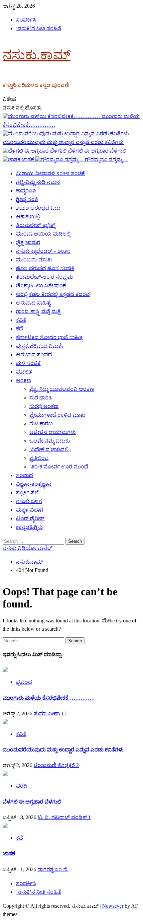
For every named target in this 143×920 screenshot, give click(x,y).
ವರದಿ (21, 786)
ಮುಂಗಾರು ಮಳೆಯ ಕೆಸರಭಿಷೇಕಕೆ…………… (49, 698)
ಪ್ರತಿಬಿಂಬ (39, 458)
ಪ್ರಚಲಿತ (24, 372)
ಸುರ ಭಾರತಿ (40, 397)
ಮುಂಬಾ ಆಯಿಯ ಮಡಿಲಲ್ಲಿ (43, 234)
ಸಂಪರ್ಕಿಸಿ (26, 20)
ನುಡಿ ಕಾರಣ (41, 423)
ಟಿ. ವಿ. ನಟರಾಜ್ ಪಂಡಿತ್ (63, 817)
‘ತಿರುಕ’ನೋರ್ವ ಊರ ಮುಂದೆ (58, 466)
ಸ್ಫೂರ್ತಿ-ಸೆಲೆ (27, 492)
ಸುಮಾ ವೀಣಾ (47, 713)
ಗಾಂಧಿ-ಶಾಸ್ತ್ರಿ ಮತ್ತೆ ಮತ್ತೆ (38, 311)
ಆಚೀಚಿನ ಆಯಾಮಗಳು (52, 432)
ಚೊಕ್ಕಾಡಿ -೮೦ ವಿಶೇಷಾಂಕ (41, 285)
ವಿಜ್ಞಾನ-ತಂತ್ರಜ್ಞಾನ (34, 484)
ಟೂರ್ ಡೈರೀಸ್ (30, 518)
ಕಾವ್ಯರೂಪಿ (26, 190)
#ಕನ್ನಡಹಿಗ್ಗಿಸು (29, 527)
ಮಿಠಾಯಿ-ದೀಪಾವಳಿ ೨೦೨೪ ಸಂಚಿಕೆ (50, 173)
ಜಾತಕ (28, 159)
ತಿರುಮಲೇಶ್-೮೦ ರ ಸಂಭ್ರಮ (44, 277)
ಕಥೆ (19, 328)
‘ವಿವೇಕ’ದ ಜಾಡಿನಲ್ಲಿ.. (50, 449)
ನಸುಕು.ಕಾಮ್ (37, 54)
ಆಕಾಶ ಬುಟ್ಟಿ (28, 216)
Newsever (112, 906)
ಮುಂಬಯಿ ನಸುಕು (34, 259)
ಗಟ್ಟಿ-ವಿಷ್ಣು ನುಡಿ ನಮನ (38, 182)
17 (64, 713)
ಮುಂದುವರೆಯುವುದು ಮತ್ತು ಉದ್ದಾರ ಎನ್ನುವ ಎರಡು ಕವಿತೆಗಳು (63, 749)
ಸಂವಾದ (24, 475)
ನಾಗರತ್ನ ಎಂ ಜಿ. (53, 869)
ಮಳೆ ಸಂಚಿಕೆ (28, 363)
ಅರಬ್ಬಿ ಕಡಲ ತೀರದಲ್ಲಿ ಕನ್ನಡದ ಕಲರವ (53, 294)
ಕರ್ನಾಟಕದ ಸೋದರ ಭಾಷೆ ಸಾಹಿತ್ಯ (49, 337)
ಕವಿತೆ (21, 320)
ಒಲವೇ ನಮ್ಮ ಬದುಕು (49, 441)
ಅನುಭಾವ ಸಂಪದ (34, 354)
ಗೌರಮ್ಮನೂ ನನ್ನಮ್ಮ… (106, 159)
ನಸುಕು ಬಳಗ (29, 501)
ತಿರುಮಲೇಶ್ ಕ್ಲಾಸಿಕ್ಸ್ (35, 225)
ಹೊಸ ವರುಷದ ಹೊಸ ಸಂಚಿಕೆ (45, 268)
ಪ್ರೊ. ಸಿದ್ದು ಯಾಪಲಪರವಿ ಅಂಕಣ (61, 389)
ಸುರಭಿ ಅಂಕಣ (44, 406)
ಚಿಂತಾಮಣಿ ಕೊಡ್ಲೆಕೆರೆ (55, 765)
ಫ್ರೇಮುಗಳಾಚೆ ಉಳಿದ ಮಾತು (57, 415)
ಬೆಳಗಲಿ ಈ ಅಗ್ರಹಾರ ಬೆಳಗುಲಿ (97, 151)
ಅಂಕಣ (23, 380)
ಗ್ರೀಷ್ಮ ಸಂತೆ (27, 199)
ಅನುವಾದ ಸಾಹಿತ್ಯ (33, 303)
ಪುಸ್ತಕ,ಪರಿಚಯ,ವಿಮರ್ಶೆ (40, 346)
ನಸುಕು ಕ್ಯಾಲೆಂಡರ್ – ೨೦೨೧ (43, 251)
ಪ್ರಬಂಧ (24, 682)
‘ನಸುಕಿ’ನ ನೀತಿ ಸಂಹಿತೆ (38, 28)
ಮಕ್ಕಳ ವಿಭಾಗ (29, 510)
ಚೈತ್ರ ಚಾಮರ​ (28, 242)
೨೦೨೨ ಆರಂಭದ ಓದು (38, 208)
